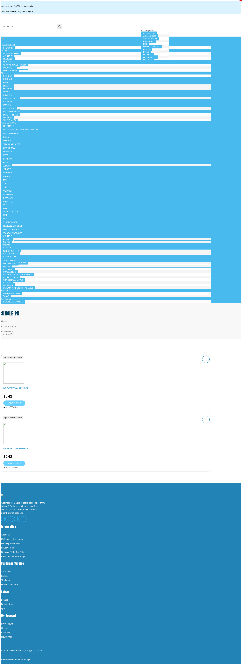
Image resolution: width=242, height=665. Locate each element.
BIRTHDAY (7, 159)
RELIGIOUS (7, 140)
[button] (206, 359)
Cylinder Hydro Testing (12, 539)
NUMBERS (7, 95)
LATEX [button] (4, 50)
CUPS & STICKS (9, 272)
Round (6, 242)
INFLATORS (8, 285)
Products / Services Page (13, 556)
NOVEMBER (8, 194)
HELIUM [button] (5, 290)
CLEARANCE (148, 41)
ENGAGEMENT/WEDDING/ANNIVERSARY (20, 130)
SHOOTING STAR (10, 65)
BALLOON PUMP (10, 257)
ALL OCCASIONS (150, 39)
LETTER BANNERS (10, 254)
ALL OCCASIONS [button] (9, 123)
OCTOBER (7, 191)
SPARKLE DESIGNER (11, 229)
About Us (5, 534)
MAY (5, 180)
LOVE (5, 155)
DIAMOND (7, 76)
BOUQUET (7, 79)
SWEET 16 (7, 151)
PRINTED (7, 62)
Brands (4, 599)
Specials (5, 608)
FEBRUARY (7, 173)
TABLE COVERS (9, 260)
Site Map (5, 580)
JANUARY (7, 169)
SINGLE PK (7, 89)
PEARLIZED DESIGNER (12, 226)
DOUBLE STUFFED (11, 53)
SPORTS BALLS (9, 148)
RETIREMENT (8, 126)
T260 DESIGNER (10, 222)
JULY (5, 187)
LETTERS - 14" (9, 108)
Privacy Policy (8, 547)
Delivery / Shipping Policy (13, 552)
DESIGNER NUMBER (11, 111)
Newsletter (6, 636)
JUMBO (6, 166)
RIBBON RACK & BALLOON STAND (17, 274)
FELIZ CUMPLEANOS (11, 133)
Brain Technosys (22, 659)
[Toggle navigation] (3, 38)
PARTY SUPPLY (149, 57)
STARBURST (8, 101)
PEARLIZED (8, 59)
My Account (7, 623)
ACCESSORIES (149, 33)
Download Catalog (13, 302)
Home (4, 321)
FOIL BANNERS (9, 251)
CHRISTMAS (8, 202)
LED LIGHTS (8, 269)
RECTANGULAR (9, 264)
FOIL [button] (3, 73)
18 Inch (6, 212)
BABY (5, 162)
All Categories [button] (147, 30)
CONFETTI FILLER (10, 277)
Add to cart (14, 403)
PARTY (6, 137)
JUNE (5, 183)
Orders (4, 628)
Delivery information (11, 543)
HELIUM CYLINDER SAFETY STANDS (18, 288)
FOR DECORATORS (151, 47)
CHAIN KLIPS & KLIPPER (13, 280)
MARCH (6, 176)
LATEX (146, 52)
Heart (6, 239)
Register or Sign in (25, 11)
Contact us (6, 571)
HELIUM (146, 49)
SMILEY (6, 82)
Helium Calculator (10, 584)
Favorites (5, 632)
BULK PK (6, 86)
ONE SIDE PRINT (10, 70)
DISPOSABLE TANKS (11, 293)
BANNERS (7, 248)
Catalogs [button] (6, 299)
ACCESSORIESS (149, 36)
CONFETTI (7, 56)
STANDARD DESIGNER (12, 233)
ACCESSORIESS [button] (8, 45)
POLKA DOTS (9, 68)
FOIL (145, 44)
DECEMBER (8, 198)
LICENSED (147, 54)
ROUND (6, 266)
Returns (5, 575)
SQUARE (6, 245)
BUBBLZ (6, 91)
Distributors (7, 604)
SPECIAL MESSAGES (11, 144)
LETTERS (7, 105)
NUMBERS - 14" (9, 98)
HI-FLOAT (7, 282)
